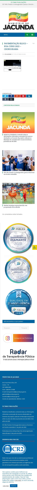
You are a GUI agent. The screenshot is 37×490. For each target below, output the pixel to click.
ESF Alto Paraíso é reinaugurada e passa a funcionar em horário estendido (19, 4)
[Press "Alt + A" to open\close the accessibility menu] (34, 247)
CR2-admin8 (8, 54)
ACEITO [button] (13, 486)
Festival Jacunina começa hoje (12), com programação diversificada (15, 206)
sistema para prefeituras (25, 458)
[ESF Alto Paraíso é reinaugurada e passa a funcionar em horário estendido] (18, 160)
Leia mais (18, 480)
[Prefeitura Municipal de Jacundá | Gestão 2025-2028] (18, 20)
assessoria (15, 460)
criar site (13, 458)
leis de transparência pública (10, 465)
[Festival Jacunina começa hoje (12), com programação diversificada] (18, 193)
